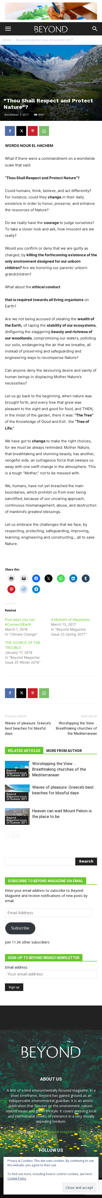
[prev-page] (8, 835)
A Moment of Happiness (70, 619)
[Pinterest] (33, 131)
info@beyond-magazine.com (61, 1131)
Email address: (16, 967)
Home (6, 40)
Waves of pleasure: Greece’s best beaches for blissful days (28, 728)
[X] (21, 131)
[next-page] (16, 835)
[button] (8, 28)
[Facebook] (10, 131)
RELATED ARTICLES (24, 751)
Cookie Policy (16, 1178)
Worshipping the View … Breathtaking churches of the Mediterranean (76, 728)
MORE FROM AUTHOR (64, 751)
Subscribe (20, 928)
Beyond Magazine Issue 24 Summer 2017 (44, 40)
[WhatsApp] (44, 131)
